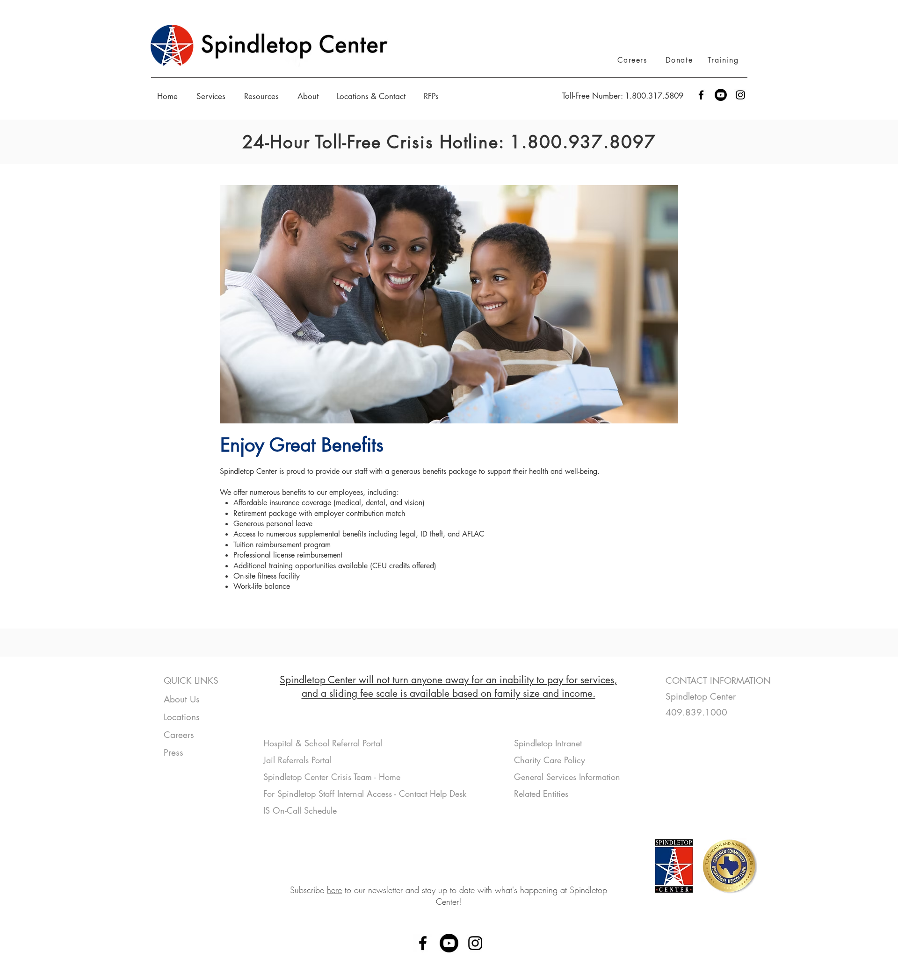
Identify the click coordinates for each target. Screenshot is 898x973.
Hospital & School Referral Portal (324, 743)
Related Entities (541, 793)
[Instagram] (740, 95)
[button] (213, 96)
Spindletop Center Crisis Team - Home (331, 776)
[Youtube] (721, 95)
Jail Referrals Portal (298, 760)
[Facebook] (701, 95)
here (334, 889)
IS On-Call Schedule (300, 810)
